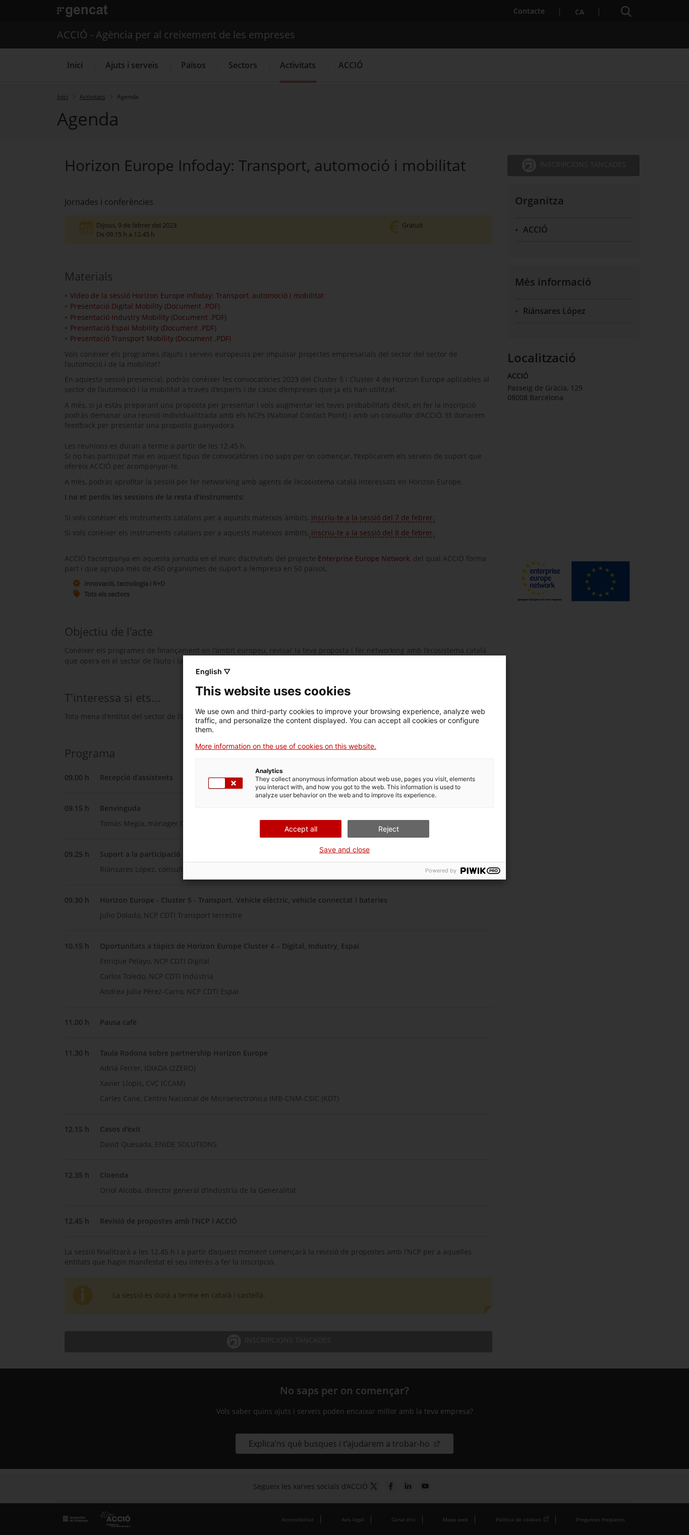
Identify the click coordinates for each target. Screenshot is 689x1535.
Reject (388, 829)
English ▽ (213, 671)
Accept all (300, 829)
